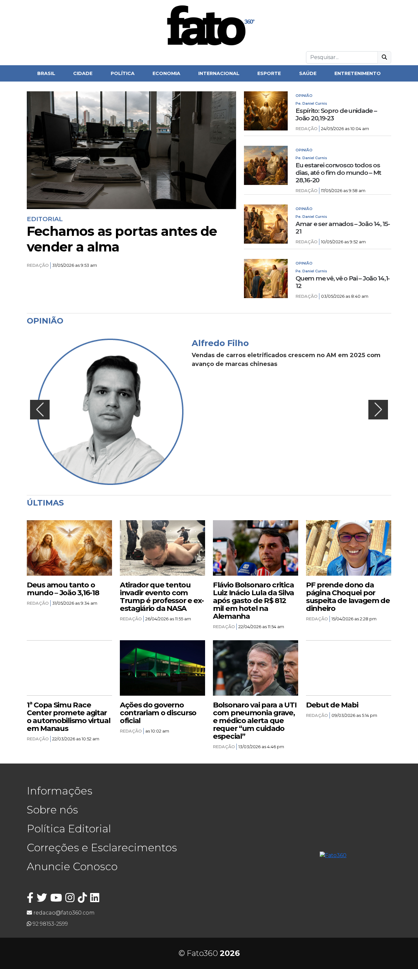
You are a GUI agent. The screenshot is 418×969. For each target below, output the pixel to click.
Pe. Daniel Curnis (311, 103)
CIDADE (82, 73)
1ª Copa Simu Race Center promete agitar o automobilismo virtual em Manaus (68, 716)
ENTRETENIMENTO (357, 73)
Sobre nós (52, 809)
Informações (59, 790)
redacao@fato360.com (63, 913)
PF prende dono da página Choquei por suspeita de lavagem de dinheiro (348, 596)
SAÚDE (307, 73)
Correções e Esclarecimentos (102, 847)
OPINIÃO (304, 95)
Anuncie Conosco (72, 866)
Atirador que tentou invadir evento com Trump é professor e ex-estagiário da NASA (162, 596)
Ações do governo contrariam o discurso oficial (158, 712)
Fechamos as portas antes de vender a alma (122, 239)
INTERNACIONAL (218, 73)
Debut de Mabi (332, 705)
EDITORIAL (45, 219)
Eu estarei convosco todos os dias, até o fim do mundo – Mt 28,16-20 (338, 172)
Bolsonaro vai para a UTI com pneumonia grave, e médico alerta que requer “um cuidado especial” (254, 720)
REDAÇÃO (38, 265)
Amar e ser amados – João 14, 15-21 (343, 227)
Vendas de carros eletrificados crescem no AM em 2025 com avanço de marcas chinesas (286, 360)
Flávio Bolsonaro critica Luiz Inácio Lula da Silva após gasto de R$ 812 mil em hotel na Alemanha (253, 600)
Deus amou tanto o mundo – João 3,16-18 (63, 589)
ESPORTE (269, 73)
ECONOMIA (166, 73)
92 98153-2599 (49, 924)
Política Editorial (69, 828)
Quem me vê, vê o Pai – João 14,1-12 (343, 282)
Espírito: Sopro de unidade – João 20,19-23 (336, 114)
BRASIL (46, 73)
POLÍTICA (123, 73)
